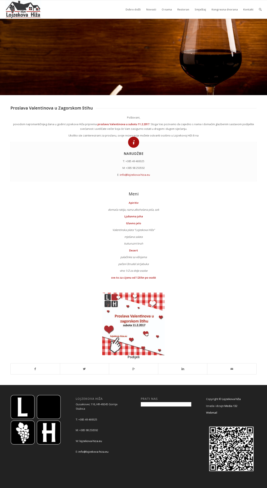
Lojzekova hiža (231, 399)
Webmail (211, 412)
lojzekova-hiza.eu (90, 441)
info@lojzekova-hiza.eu (135, 175)
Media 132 (230, 406)
